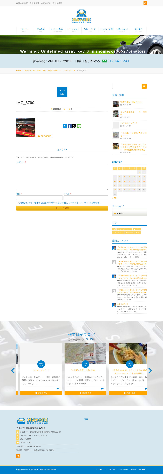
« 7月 (114, 198)
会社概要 (142, 469)
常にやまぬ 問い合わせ (133, 102)
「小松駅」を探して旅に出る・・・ (81, 370)
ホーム (24, 30)
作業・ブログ (89, 30)
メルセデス (129, 232)
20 (129, 185)
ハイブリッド (118, 232)
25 (119, 190)
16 (144, 181)
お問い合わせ (122, 30)
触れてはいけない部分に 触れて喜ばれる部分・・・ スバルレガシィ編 (50, 70)
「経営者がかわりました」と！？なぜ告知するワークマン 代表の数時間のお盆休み (133, 147)
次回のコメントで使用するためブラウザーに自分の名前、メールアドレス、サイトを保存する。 (60, 203)
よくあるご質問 (106, 30)
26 (124, 190)
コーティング (73, 30)
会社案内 (138, 30)
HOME (18, 70)
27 (129, 190)
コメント (21, 162)
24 (115, 190)
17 (115, 185)
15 (139, 181)
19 (124, 185)
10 (115, 181)
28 (134, 190)
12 (124, 181)
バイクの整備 (57, 30)
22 (139, 185)
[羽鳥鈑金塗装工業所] (81, 17)
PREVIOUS (46, 136)
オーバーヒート (125, 229)
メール (68, 194)
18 (119, 185)
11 (119, 181)
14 (134, 181)
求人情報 (133, 469)
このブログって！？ (129, 123)
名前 (19, 194)
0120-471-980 (25, 435)
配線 (137, 232)
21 (134, 185)
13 (129, 181)
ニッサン (137, 229)
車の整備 (41, 30)
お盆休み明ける (122, 304)
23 (144, 185)
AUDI (115, 229)
